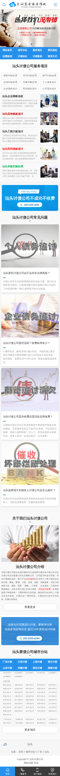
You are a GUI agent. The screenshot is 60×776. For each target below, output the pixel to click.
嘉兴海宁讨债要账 (41, 720)
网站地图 (28, 763)
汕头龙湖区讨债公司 (18, 673)
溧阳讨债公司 (30, 700)
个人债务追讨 (49, 82)
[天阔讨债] (30, 4)
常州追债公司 (41, 685)
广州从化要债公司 (18, 723)
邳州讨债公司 (7, 700)
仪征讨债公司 (41, 707)
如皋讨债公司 (52, 700)
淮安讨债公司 (30, 688)
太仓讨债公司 (52, 707)
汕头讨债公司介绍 (30, 567)
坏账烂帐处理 (30, 82)
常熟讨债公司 (7, 696)
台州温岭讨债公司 (52, 720)
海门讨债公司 (18, 700)
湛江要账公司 (52, 723)
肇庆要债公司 (41, 723)
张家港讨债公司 (30, 696)
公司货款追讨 (49, 88)
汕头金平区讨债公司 (7, 673)
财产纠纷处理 (49, 75)
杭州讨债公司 (30, 719)
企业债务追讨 (10, 88)
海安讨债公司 (7, 714)
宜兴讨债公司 (52, 696)
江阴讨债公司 (18, 696)
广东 (39, 752)
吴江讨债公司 (52, 703)
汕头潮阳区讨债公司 (52, 673)
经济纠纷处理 (30, 75)
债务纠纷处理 (10, 75)
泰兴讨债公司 (41, 700)
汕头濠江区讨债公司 (41, 673)
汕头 (46, 752)
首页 (21, 752)
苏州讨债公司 (52, 685)
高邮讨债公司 (18, 711)
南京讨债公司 (7, 685)
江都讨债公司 (30, 703)
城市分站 (30, 752)
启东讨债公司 (18, 703)
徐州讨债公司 (30, 685)
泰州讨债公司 (18, 692)
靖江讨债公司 (7, 707)
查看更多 (30, 607)
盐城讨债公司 (41, 688)
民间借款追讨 (30, 88)
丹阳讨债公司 (41, 703)
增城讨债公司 (30, 723)
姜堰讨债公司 (7, 711)
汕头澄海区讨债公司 (30, 673)
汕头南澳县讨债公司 (18, 677)
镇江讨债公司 (7, 692)
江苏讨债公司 (6, 681)
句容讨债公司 (41, 711)
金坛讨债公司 (30, 711)
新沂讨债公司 (30, 707)
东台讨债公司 (52, 692)
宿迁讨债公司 (30, 692)
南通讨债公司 (7, 688)
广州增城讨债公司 (18, 720)
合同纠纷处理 (10, 82)
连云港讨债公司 (18, 689)
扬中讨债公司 (18, 707)
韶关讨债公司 (7, 723)
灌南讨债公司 (52, 711)
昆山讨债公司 (7, 703)
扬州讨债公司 (52, 688)
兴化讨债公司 (41, 692)
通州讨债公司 (41, 696)
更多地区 (30, 729)
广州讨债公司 (7, 719)
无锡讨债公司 (18, 685)
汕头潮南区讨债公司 (7, 677)
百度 (36, 763)
